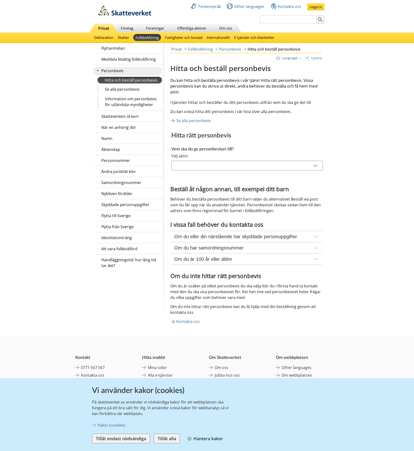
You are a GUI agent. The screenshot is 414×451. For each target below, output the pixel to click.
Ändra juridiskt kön (118, 171)
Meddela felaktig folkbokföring (128, 59)
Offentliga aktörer (191, 28)
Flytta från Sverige (117, 226)
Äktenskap (110, 149)
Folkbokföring (147, 37)
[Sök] (320, 20)
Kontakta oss (289, 6)
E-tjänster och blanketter (254, 37)
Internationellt (218, 37)
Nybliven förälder (116, 193)
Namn (106, 138)
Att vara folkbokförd (119, 248)
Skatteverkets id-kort (120, 116)
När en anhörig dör (118, 127)
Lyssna (316, 58)
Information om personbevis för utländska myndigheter (131, 101)
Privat (103, 28)
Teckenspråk (209, 6)
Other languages (249, 6)
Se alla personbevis (122, 89)
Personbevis (112, 70)
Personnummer (115, 160)
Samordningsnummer (121, 182)
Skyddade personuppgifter (125, 204)
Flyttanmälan (113, 48)
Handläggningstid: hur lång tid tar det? (128, 262)
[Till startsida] (124, 14)
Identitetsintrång (116, 237)
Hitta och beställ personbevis (131, 80)
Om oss (225, 28)
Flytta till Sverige (116, 215)
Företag (127, 28)
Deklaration (103, 37)
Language (290, 58)
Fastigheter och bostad (183, 37)
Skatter (123, 37)
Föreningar (155, 28)
